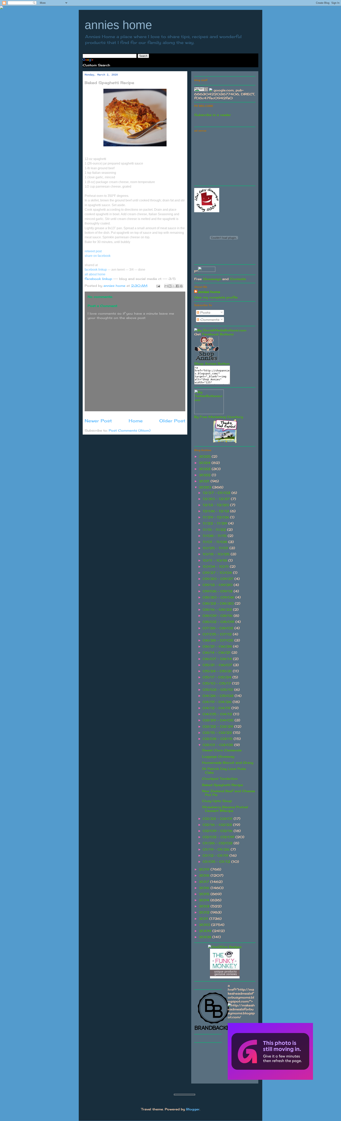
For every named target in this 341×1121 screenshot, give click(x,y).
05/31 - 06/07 (218, 665)
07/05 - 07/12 (218, 634)
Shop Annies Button (212, 364)
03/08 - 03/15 (218, 739)
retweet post (93, 251)
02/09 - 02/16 (218, 831)
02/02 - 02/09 (219, 837)
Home (136, 420)
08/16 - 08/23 (218, 609)
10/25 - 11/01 (216, 548)
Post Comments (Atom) (130, 430)
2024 (205, 463)
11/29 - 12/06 (216, 517)
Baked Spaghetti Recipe (222, 785)
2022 (205, 475)
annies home (118, 25)
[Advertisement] (223, 158)
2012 (205, 912)
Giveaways (212, 279)
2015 (205, 894)
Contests (238, 279)
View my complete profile (216, 297)
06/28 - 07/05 (218, 640)
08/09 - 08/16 (218, 616)
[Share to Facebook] (177, 286)
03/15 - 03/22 (218, 733)
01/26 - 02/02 (218, 843)
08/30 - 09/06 (219, 597)
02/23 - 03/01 (218, 819)
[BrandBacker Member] (214, 1030)
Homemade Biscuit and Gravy (227, 763)
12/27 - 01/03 (217, 493)
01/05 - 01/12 (217, 862)
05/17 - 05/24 (217, 677)
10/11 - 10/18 (215, 560)
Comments (209, 320)
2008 (205, 937)
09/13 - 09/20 (218, 585)
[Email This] (166, 286)
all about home (95, 274)
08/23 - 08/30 (219, 603)
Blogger (193, 1109)
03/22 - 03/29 (218, 726)
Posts (204, 312)
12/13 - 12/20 (216, 505)
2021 (205, 481)
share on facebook (98, 255)
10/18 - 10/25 (217, 554)
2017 (204, 882)
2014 (204, 900)
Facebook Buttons (218, 334)
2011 (204, 919)
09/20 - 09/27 (218, 579)
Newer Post (98, 420)
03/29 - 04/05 (219, 720)
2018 (205, 875)
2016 (205, 888)
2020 (205, 487)
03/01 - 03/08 (218, 745)
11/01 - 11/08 (215, 542)
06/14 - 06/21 (217, 652)
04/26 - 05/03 (219, 696)
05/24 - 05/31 (218, 671)
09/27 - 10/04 (218, 573)
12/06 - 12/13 (216, 511)
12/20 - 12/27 (217, 499)
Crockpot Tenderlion (220, 779)
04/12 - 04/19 (217, 708)
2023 (205, 469)
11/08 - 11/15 (215, 536)
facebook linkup (96, 269)
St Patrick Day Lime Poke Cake (224, 770)
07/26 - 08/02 (218, 628)
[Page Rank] (201, 90)
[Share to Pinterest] (181, 286)
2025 (205, 456)
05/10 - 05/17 (217, 683)
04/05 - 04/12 (218, 714)
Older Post (172, 420)
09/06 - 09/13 (218, 591)
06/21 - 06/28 (218, 646)
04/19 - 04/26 (218, 702)
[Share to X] (174, 286)
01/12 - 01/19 (216, 855)
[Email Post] (158, 286)
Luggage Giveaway (218, 756)
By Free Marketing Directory (218, 417)
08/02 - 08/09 (219, 622)
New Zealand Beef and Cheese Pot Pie (228, 793)
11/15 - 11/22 (215, 530)
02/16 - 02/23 (218, 825)
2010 (205, 925)
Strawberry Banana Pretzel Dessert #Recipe (225, 809)
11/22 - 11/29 (215, 523)
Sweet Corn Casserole (222, 750)
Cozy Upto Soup (217, 801)
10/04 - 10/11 (216, 566)
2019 (205, 869)
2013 (205, 906)
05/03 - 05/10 (218, 690)
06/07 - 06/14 (218, 659)
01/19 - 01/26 (217, 849)
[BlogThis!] (170, 286)
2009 (205, 931)
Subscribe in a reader (212, 115)
